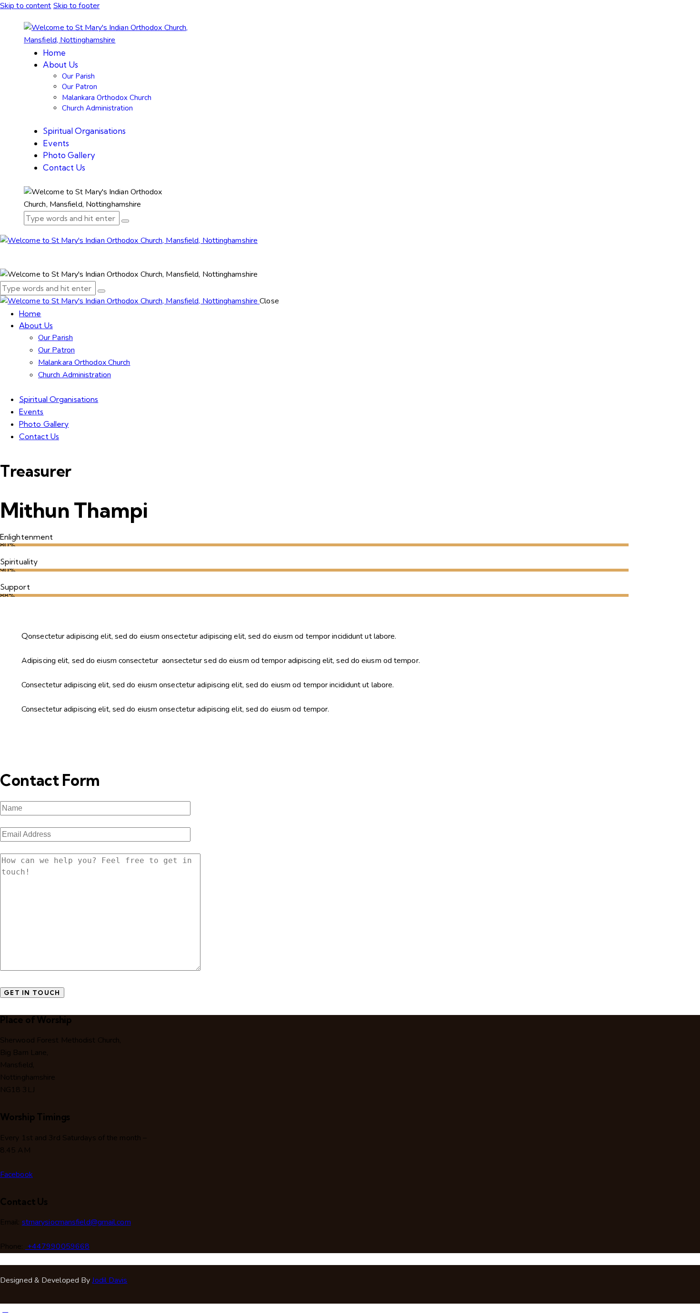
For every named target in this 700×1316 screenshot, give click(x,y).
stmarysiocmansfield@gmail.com (76, 1222)
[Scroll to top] (5, 1309)
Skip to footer (76, 5)
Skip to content (25, 5)
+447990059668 (57, 1246)
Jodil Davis (109, 1280)
